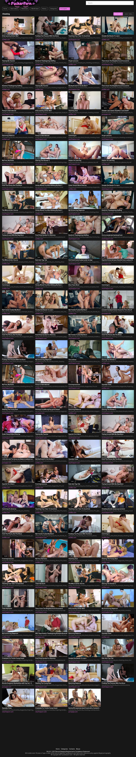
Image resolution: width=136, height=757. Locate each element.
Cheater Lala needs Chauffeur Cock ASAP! (115, 110)
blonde (111, 38)
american (105, 112)
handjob (31, 38)
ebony (24, 162)
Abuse (78, 749)
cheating (17, 38)
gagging (65, 336)
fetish (66, 312)
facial (33, 63)
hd (65, 63)
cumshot (95, 63)
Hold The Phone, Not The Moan (12, 185)
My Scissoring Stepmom (76, 210)
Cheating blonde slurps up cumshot (113, 509)
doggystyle (24, 38)
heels (128, 312)
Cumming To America (9, 509)
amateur (104, 237)
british (85, 87)
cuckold (92, 710)
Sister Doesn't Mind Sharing (77, 185)
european (126, 38)
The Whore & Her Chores (10, 210)
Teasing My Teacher (8, 61)
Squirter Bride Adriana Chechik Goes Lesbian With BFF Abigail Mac (118, 260)
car (111, 237)
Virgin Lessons (73, 61)
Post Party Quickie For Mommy (45, 235)
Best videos (14, 8)
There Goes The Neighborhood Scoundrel (115, 86)
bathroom (11, 63)
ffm (94, 38)
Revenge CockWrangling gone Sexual (47, 409)
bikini (72, 287)
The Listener (72, 359)
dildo (26, 237)
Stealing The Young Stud (10, 409)
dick (44, 38)
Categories (53, 8)
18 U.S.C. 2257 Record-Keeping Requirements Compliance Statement (68, 751)
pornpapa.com (106, 114)
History (44, 8)
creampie (24, 312)
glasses (90, 162)
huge (63, 610)
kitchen (99, 585)
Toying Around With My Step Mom (13, 235)
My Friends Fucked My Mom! (11, 310)
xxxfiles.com (6, 39)
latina (32, 610)
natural (96, 436)
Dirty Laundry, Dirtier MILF (10, 36)
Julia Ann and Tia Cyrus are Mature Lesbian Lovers (18, 459)
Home (5, 8)
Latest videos (128, 14)
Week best (24, 8)
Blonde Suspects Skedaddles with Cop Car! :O (17, 683)
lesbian (130, 262)
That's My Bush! (7, 608)
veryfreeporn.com (74, 39)
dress (97, 212)
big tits (4, 38)
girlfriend (32, 411)
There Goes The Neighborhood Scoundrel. (116, 61)
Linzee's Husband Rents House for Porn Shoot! (117, 310)
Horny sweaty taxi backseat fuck (112, 235)
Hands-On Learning (74, 160)
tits (8, 38)
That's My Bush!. (40, 583)
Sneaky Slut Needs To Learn (111, 36)
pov (115, 38)
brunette (82, 38)
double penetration (34, 312)
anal (3, 63)
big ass (40, 38)
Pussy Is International (9, 110)
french (61, 63)
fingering (7, 137)
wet (80, 112)
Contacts (72, 749)
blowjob (11, 38)
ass (36, 38)
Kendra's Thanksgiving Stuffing (45, 61)
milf (97, 162)
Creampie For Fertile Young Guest (13, 658)
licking (73, 212)
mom (32, 461)
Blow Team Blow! (73, 285)
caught (121, 112)
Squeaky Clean (106, 384)
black (47, 38)
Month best (35, 8)
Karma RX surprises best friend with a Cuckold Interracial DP (84, 708)
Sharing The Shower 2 (42, 160)
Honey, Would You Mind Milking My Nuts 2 (48, 185)
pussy (70, 38)
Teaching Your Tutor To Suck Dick (79, 36)
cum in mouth (52, 635)
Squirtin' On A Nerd (74, 434)
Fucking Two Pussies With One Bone (47, 36)
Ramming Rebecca (8, 135)
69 (3, 137)
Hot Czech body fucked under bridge (80, 260)
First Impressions (74, 384)
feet (131, 38)
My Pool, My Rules (8, 160)
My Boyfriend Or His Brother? (78, 86)
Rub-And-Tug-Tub (41, 260)
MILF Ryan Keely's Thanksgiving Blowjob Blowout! (51, 633)
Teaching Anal (73, 110)
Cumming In (72, 135)
